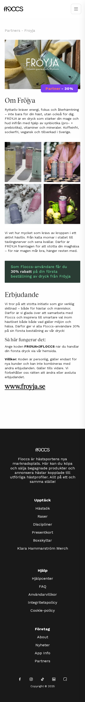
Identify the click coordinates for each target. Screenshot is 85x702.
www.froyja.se (25, 386)
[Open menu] (76, 9)
